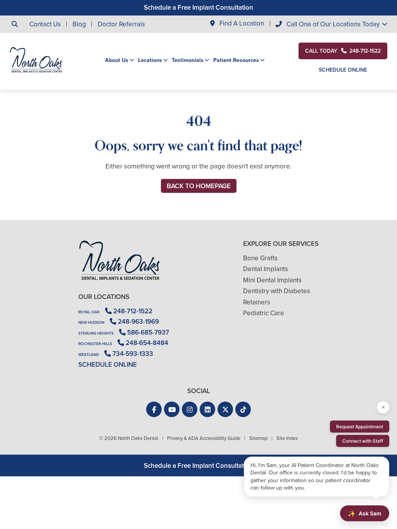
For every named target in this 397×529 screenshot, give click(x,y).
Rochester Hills (95, 344)
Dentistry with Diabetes (276, 291)
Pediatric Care (263, 313)
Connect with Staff (362, 441)
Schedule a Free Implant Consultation (198, 7)
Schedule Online (343, 70)
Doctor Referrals (121, 24)
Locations (150, 60)
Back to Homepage (199, 186)
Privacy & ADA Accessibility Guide (203, 438)
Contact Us (45, 24)
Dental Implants (265, 269)
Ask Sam (364, 513)
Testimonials (188, 60)
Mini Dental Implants (272, 280)
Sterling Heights (96, 333)
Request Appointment (359, 426)
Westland (88, 354)
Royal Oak (89, 312)
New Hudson (91, 322)
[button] (154, 409)
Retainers (256, 302)
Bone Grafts (260, 258)
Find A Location (241, 23)
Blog (79, 24)
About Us (116, 60)
